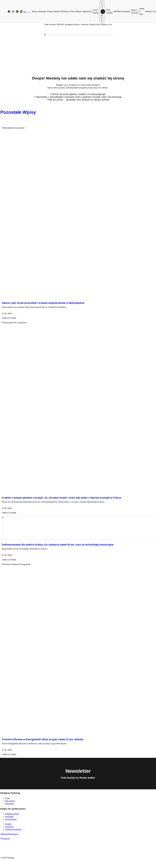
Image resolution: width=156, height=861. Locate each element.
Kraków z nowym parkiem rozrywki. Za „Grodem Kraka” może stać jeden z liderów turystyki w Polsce (61, 497)
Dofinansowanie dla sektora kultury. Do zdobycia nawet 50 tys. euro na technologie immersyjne (58, 544)
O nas (7, 798)
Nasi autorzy (10, 801)
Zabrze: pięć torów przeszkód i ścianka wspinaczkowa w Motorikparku (43, 302)
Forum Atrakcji (11, 819)
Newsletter (9, 817)
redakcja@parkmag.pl (9, 834)
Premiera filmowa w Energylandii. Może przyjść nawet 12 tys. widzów (42, 739)
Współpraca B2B (12, 814)
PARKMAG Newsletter (3, 429)
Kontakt (8, 824)
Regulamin (9, 804)
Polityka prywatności (13, 829)
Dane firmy (9, 827)
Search (102, 11)
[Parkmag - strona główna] (4, 839)
